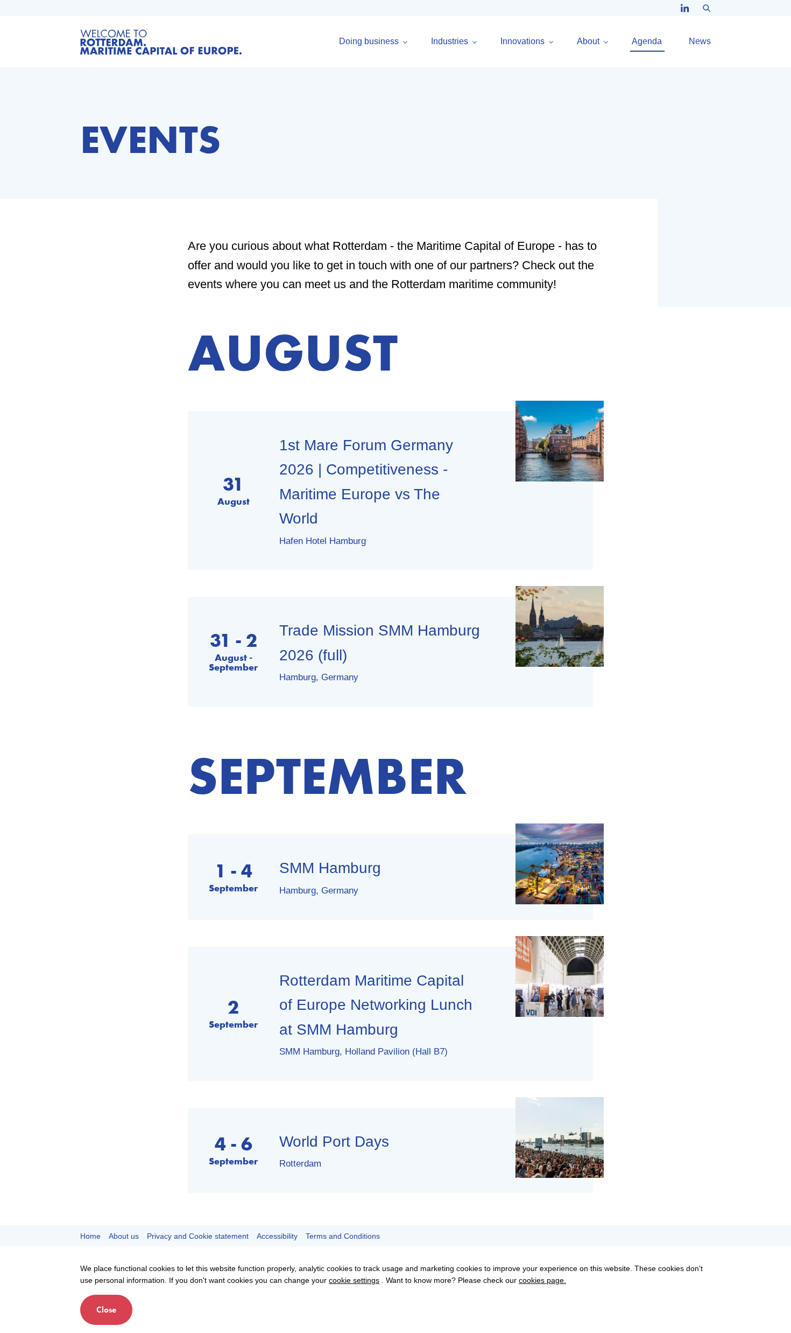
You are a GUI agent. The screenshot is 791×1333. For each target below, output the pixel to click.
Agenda (647, 41)
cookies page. (542, 1280)
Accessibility (277, 1236)
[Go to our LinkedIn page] (685, 8)
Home (90, 1236)
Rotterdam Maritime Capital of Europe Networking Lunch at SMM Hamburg (375, 1005)
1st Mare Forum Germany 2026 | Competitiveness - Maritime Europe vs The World (366, 482)
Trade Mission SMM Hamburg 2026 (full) (379, 643)
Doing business (369, 41)
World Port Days (334, 1141)
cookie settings (354, 1280)
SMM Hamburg (330, 868)
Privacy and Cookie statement (198, 1236)
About (588, 41)
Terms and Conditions (343, 1236)
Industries (449, 41)
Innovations (522, 41)
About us (124, 1236)
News (700, 41)
